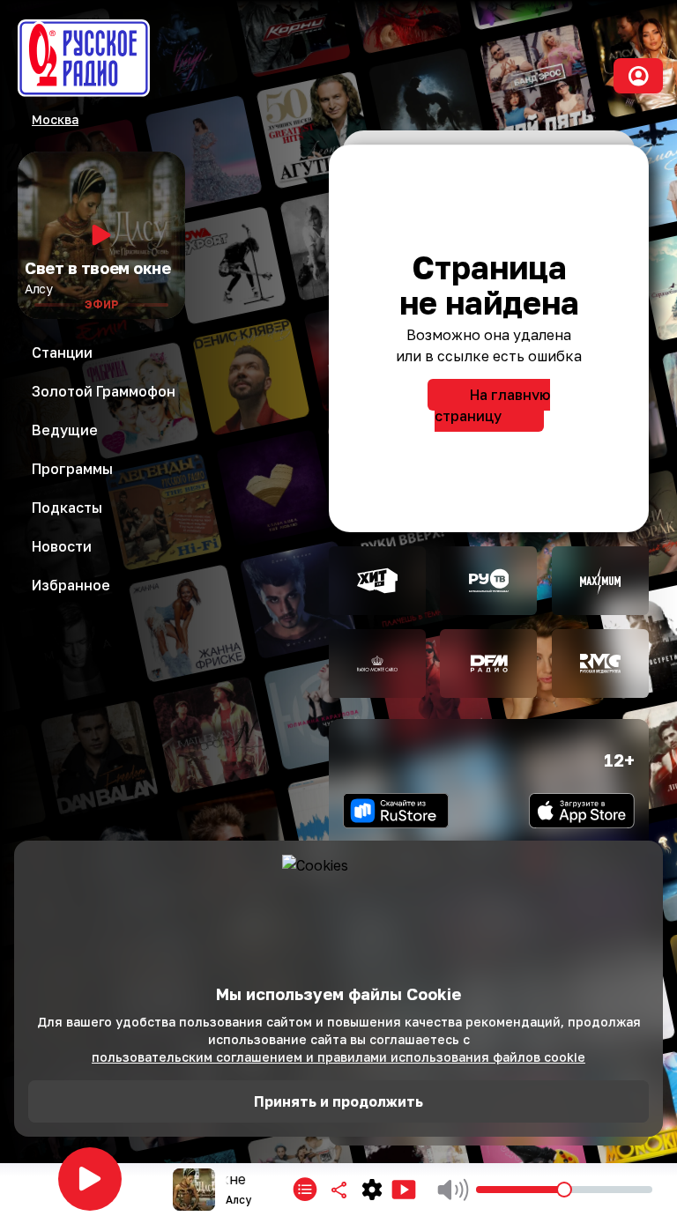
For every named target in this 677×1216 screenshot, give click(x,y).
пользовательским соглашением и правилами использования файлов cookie (338, 1056)
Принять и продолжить (338, 1101)
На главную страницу (492, 405)
